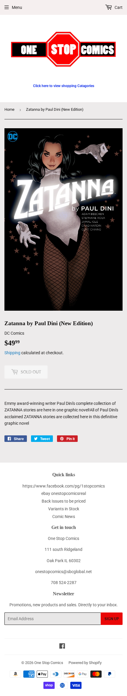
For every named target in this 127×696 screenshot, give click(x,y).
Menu (17, 7)
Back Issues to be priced (64, 501)
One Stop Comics (48, 662)
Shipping (12, 352)
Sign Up (112, 619)
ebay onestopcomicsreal (63, 493)
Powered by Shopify (85, 662)
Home (9, 109)
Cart (118, 7)
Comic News (63, 516)
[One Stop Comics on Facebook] (62, 646)
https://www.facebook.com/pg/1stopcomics (63, 486)
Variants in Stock (63, 508)
